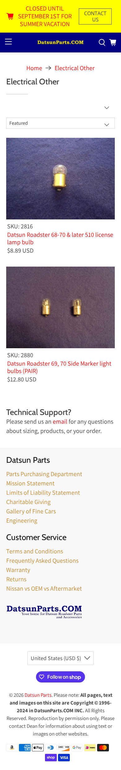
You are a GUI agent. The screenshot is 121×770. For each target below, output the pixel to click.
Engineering (21, 520)
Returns (16, 579)
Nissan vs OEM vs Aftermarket (44, 588)
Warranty (18, 570)
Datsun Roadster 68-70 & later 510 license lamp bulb (60, 238)
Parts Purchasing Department (44, 474)
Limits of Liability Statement (43, 493)
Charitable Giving (28, 502)
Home (34, 68)
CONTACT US (95, 16)
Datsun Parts (38, 694)
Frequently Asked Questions (42, 560)
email (60, 421)
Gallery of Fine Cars (31, 511)
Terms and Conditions (34, 551)
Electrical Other (75, 68)
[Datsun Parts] (60, 42)
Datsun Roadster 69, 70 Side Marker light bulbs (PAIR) (59, 367)
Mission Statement (30, 483)
